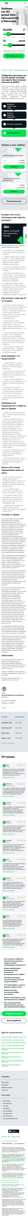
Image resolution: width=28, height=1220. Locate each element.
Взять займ (5, 1082)
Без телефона (7, 1111)
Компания (5, 1085)
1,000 (4, 37)
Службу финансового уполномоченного (13, 1185)
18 (13, 48)
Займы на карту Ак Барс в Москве (13, 1040)
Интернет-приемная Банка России (10, 1182)
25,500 (13, 37)
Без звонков (7, 1103)
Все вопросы (14, 1021)
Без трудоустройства (10, 1118)
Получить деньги (14, 56)
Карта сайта (16, 1136)
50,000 (23, 37)
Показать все (14, 201)
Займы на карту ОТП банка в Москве (14, 1042)
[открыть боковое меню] (25, 3)
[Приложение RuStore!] (14, 1131)
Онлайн (5, 1106)
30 (24, 48)
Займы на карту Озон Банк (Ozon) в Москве (13, 1053)
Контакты (5, 1090)
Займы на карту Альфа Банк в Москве (14, 1037)
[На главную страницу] (7, 3)
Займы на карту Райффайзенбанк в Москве (13, 1061)
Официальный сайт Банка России (10, 1180)
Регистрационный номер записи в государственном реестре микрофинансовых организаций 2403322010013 (14, 1158)
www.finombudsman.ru (17, 1197)
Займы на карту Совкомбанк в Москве (11, 1065)
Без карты (6, 1108)
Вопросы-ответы (7, 1087)
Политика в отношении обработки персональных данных (13, 1177)
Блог (9, 1136)
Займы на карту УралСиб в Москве (13, 1045)
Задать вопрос (14, 1014)
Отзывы (4, 1136)
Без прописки (7, 1113)
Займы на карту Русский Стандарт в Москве (13, 1049)
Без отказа (6, 1101)
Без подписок (7, 1116)
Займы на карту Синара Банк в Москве (11, 1057)
